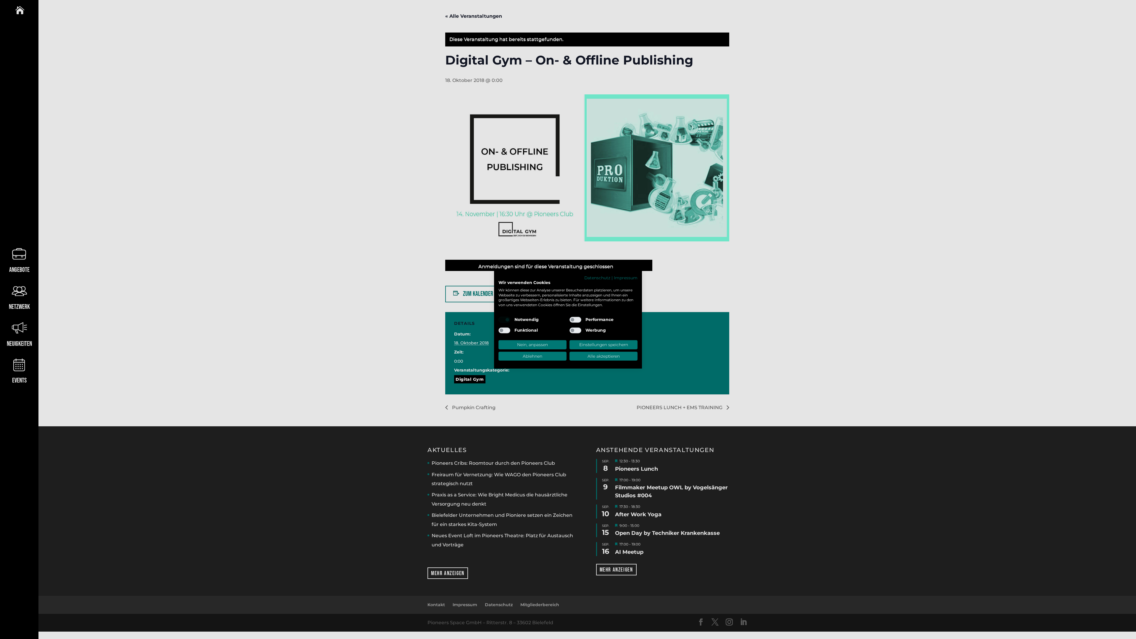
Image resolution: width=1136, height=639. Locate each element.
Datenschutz (597, 277)
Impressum (626, 277)
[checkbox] (504, 320)
